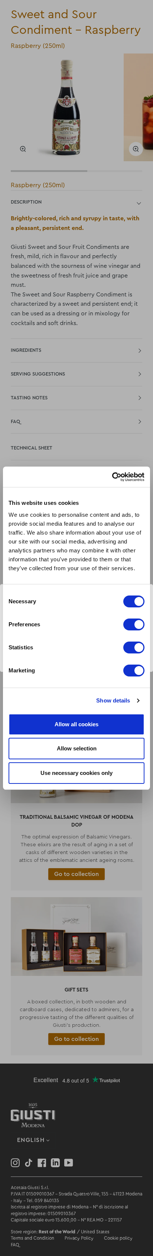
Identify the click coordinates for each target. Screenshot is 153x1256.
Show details (113, 700)
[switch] (133, 624)
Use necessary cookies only (76, 773)
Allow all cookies (76, 724)
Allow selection (77, 748)
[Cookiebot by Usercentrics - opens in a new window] (111, 477)
